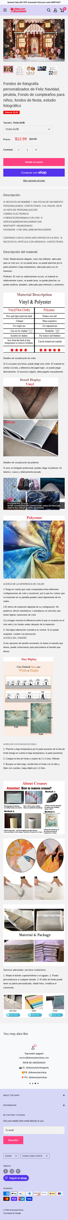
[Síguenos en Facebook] (5, 1171)
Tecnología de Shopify (12, 1213)
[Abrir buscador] (49, 10)
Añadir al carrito (34, 162)
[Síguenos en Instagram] (12, 1171)
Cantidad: (8, 149)
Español (8, 1156)
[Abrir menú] (5, 10)
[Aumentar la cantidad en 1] (36, 149)
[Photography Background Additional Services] (34, 993)
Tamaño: (14, 123)
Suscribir (13, 1140)
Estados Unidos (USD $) (32, 1156)
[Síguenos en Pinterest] (18, 1171)
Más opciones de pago (34, 180)
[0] (62, 10)
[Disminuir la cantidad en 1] (18, 149)
